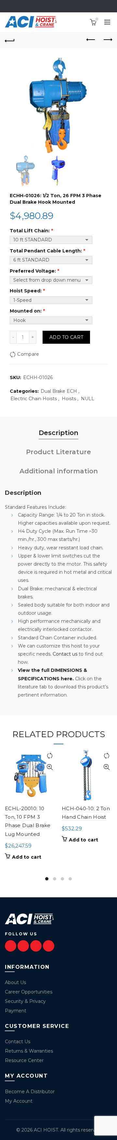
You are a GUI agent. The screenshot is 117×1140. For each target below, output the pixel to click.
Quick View (49, 767)
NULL (87, 399)
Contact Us (17, 1041)
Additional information (59, 471)
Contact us (65, 654)
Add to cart (66, 337)
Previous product (91, 39)
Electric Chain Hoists (33, 399)
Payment (15, 1011)
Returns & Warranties (29, 1051)
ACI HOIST (46, 1130)
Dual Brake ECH (59, 391)
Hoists (69, 399)
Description (58, 433)
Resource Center (24, 1060)
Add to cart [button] (26, 857)
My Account (18, 1101)
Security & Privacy (25, 1001)
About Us (15, 982)
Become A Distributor (30, 1092)
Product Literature (58, 452)
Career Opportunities (28, 992)
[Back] (10, 39)
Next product (107, 39)
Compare (28, 354)
